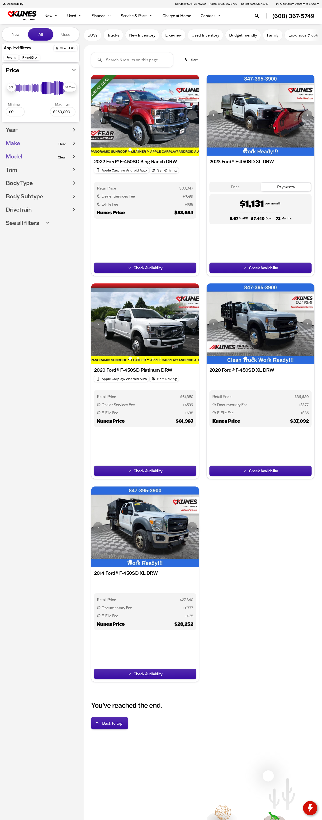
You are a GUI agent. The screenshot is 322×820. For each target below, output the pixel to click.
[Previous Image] (98, 115)
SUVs (92, 35)
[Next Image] (192, 115)
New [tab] (15, 34)
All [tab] (40, 34)
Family (273, 35)
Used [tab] (66, 34)
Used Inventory (205, 35)
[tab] (235, 187)
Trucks (113, 35)
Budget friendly (243, 35)
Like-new (173, 35)
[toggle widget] (310, 808)
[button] (99, 115)
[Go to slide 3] (145, 150)
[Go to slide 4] (153, 150)
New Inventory (142, 35)
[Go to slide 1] (130, 150)
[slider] (11, 87)
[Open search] (257, 16)
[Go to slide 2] (138, 150)
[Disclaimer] (99, 196)
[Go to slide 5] (160, 150)
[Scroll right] (317, 35)
